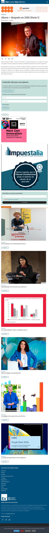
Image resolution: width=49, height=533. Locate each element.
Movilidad (3, 485)
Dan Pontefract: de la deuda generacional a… (13, 243)
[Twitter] (6, 519)
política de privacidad (13, 199)
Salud (2, 487)
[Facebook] (2, 519)
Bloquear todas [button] (27, 530)
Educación (3, 470)
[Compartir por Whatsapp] (12, 59)
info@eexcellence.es (10, 513)
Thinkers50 (3, 490)
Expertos (3, 14)
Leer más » (5, 247)
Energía (3, 472)
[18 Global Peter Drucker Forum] (14, 129)
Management (4, 479)
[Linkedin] (9, 519)
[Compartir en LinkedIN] (9, 59)
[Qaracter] (24, 9)
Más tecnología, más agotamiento (11, 373)
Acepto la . (11, 199)
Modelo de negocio (5, 481)
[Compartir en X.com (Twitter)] (2, 59)
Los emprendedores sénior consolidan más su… (14, 330)
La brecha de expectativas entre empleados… (14, 457)
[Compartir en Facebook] (6, 59)
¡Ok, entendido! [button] (16, 530)
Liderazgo (3, 478)
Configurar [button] (33, 530)
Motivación (3, 483)
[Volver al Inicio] (13, 2)
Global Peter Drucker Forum (7, 476)
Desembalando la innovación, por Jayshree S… (14, 287)
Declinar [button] (22, 530)
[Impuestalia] (24, 166)
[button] (47, 2)
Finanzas (3, 474)
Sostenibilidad (4, 488)
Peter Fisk (5, 114)
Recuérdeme (6, 104)
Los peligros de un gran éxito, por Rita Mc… (13, 416)
